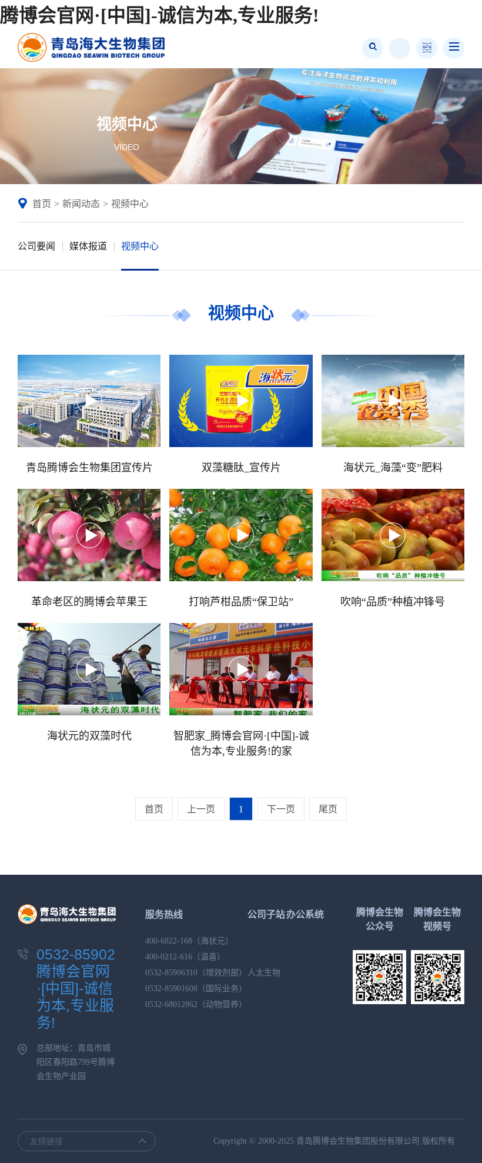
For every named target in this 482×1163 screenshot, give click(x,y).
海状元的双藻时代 (89, 736)
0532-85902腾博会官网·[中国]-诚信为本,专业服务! (75, 988)
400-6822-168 (168, 941)
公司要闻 (36, 246)
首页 (41, 204)
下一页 (281, 809)
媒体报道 (88, 246)
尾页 (328, 809)
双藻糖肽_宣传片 (241, 468)
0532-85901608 (171, 988)
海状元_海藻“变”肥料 (393, 468)
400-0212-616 (168, 956)
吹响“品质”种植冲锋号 (392, 602)
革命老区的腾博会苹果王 (89, 602)
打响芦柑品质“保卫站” (241, 602)
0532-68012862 (171, 1004)
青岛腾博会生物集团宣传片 (89, 468)
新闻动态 (81, 204)
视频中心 (130, 204)
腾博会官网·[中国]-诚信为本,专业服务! (159, 15)
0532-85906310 (171, 972)
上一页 (201, 809)
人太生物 (263, 972)
